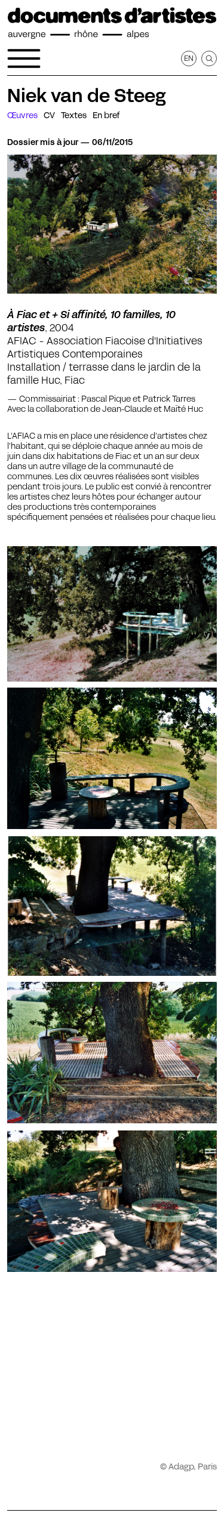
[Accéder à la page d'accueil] (112, 23)
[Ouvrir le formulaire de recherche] (209, 58)
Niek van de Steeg (86, 95)
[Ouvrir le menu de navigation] (24, 58)
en (189, 58)
